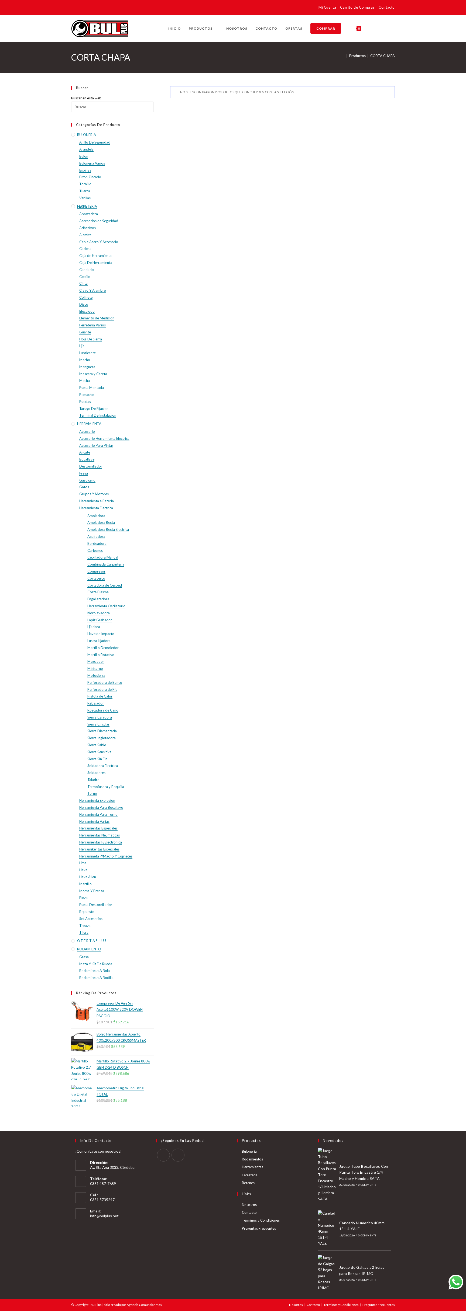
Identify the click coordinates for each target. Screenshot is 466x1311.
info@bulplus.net (104, 1216)
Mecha (84, 380)
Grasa (84, 957)
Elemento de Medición (96, 318)
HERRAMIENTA (89, 423)
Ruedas (85, 401)
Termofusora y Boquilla (105, 786)
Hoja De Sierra (90, 339)
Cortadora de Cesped (104, 585)
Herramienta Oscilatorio (106, 606)
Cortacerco (96, 578)
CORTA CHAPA (382, 56)
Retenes (248, 1183)
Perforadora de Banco (104, 682)
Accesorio (87, 431)
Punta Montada (91, 387)
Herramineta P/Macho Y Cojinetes (105, 856)
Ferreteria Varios (92, 325)
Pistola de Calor (99, 696)
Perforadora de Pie (102, 689)
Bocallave (86, 459)
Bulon (83, 156)
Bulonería (249, 1151)
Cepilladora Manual (102, 557)
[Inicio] (343, 56)
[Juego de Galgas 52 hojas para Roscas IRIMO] (327, 1273)
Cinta (83, 283)
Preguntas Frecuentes (259, 1228)
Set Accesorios (90, 918)
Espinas (85, 170)
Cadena (85, 248)
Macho (84, 360)
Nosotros (249, 1204)
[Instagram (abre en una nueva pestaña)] (82, 8)
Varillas (85, 198)
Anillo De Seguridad (94, 142)
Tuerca (84, 191)
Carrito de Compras (357, 7)
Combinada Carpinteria (105, 564)
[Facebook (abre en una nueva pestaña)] (74, 8)
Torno (92, 793)
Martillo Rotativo (100, 655)
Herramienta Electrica (96, 508)
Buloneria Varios (92, 163)
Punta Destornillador (95, 904)
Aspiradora (96, 536)
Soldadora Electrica (102, 765)
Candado (86, 269)
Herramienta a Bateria (96, 501)
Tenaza (85, 925)
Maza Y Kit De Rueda (95, 964)
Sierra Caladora (99, 717)
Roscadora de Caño (102, 710)
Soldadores (96, 772)
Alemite (85, 235)
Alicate (84, 452)
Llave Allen (87, 877)
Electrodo (87, 311)
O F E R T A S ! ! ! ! (91, 941)
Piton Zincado (90, 177)
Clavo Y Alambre (92, 290)
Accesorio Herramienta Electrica (104, 438)
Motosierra (96, 675)
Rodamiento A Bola (94, 970)
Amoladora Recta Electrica (108, 529)
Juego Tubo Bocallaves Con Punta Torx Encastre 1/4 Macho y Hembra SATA (363, 1172)
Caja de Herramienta (95, 255)
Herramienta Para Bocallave (101, 807)
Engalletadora (98, 599)
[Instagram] (178, 1155)
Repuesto (86, 911)
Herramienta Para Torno (98, 814)
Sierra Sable (96, 745)
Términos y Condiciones (261, 1220)
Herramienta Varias (94, 821)
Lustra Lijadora (99, 641)
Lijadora (93, 627)
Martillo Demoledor (103, 648)
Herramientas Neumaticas (99, 835)
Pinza (83, 897)
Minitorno (95, 668)
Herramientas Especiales (98, 828)
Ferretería (250, 1175)
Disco (83, 304)
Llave (83, 870)
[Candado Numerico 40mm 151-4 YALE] (327, 1228)
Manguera (87, 367)
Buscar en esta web (86, 98)
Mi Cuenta (327, 7)
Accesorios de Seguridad (98, 221)
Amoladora (96, 516)
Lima (83, 863)
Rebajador (95, 703)
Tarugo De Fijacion (93, 408)
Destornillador (90, 466)
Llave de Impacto (100, 634)
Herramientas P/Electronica (100, 842)
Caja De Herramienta (95, 262)
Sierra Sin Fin (97, 759)
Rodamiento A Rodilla (96, 977)
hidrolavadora (98, 613)
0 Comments (367, 1184)
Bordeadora (97, 543)
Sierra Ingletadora (101, 738)
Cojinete (85, 297)
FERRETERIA (87, 206)
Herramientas (252, 1167)
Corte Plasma (98, 592)
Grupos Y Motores (94, 494)
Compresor (96, 571)
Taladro (93, 779)
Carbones (95, 550)
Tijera (83, 932)
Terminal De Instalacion (97, 415)
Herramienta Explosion (97, 800)
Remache (86, 394)
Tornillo (85, 184)
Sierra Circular (98, 724)
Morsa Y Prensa (91, 891)
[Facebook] (163, 1155)
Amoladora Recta (101, 522)
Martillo (85, 884)
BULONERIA (86, 135)
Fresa (83, 473)
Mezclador (95, 661)
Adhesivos (87, 228)
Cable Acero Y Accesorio (98, 242)
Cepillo (84, 276)
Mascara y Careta (93, 374)
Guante (85, 332)
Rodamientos (252, 1159)
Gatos (84, 487)
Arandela (86, 149)
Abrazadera (88, 214)
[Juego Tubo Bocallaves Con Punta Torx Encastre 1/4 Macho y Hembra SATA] (327, 1175)
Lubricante (87, 353)
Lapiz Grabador (99, 620)
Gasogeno (87, 480)
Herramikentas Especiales (99, 849)
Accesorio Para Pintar (96, 445)
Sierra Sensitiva (99, 752)
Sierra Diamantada (102, 731)
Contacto (387, 7)
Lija (81, 346)
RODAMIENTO (89, 949)
